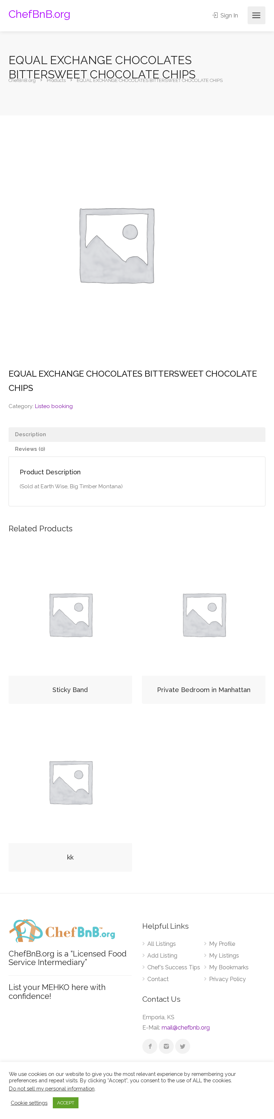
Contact (158, 979)
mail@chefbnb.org (186, 1027)
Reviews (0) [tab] (30, 449)
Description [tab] (30, 434)
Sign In (228, 15)
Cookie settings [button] (29, 1103)
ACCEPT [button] (65, 1102)
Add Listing (162, 955)
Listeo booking (54, 406)
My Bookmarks (229, 967)
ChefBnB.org (39, 14)
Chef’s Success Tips (173, 967)
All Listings (161, 943)
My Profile (222, 943)
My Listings (224, 955)
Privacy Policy (227, 979)
